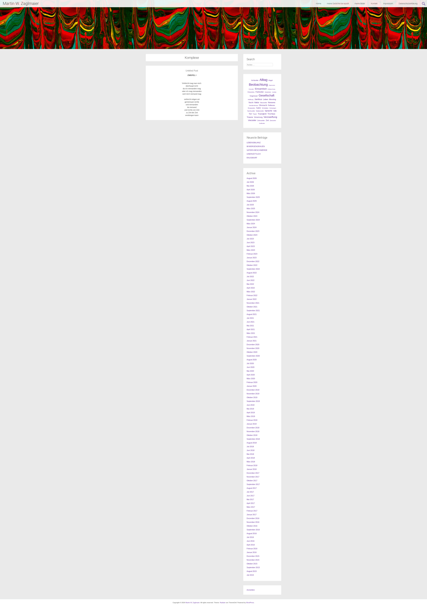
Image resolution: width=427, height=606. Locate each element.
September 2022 (253, 269)
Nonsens (271, 102)
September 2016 (253, 530)
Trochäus (271, 114)
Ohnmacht (263, 105)
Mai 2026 (250, 186)
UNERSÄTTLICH (254, 154)
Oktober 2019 (252, 397)
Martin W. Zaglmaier (21, 3)
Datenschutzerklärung (408, 3)
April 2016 (251, 545)
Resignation (251, 108)
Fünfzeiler (260, 92)
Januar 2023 (252, 258)
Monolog (272, 99)
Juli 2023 (250, 239)
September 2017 (253, 484)
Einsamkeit (261, 88)
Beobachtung (258, 84)
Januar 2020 (252, 386)
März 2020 (251, 379)
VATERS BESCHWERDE (257, 150)
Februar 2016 (252, 549)
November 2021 (253, 303)
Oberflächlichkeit (253, 105)
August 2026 (252, 178)
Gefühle (274, 92)
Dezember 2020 (253, 345)
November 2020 (253, 348)
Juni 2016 (250, 541)
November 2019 (253, 394)
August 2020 (252, 360)
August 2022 (252, 273)
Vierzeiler (252, 120)
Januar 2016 (252, 552)
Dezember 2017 (253, 473)
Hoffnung (250, 99)
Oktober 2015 (252, 564)
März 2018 (251, 462)
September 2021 (253, 311)
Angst (270, 80)
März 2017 (251, 507)
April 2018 (251, 458)
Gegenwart (254, 96)
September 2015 (253, 567)
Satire (258, 108)
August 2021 (252, 314)
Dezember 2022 (253, 261)
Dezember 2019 (253, 390)
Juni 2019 (250, 405)
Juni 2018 (250, 450)
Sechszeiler (251, 111)
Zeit (267, 120)
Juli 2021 (250, 318)
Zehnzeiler (261, 120)
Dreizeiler (251, 89)
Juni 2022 (250, 280)
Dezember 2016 (253, 518)
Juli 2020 (250, 363)
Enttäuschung (271, 89)
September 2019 (253, 401)
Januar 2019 (252, 424)
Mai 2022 (250, 284)
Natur (256, 102)
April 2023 (251, 246)
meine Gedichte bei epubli (338, 3)
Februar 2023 (252, 254)
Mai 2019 (250, 409)
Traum (255, 114)
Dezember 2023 (253, 231)
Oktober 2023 (252, 235)
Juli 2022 (250, 276)
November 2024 (253, 212)
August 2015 (252, 571)
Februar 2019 (252, 420)
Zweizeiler (273, 120)
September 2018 (253, 439)
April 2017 (251, 503)
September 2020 (253, 356)
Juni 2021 (250, 322)
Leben (265, 99)
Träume (250, 117)
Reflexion (271, 105)
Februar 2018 (252, 465)
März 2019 (251, 416)
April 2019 (251, 413)
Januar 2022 (252, 299)
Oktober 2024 (252, 216)
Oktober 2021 (252, 307)
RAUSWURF (252, 158)
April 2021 (251, 329)
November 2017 (253, 477)
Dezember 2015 (253, 556)
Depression (272, 85)
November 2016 (253, 522)
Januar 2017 (252, 515)
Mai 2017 (250, 499)
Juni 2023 (250, 242)
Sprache (268, 111)
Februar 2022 (252, 295)
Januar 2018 (252, 469)
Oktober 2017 (252, 481)
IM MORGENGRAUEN (256, 146)
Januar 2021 (252, 341)
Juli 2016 (250, 537)
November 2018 (253, 431)
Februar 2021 (252, 337)
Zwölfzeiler (262, 123)
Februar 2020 (252, 382)
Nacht (251, 102)
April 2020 (251, 375)
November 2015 (253, 560)
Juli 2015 (250, 575)
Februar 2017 (252, 511)
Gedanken (268, 92)
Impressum (388, 3)
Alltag (263, 80)
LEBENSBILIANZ (254, 143)
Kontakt (374, 3)
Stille (275, 111)
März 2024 (251, 224)
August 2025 (252, 201)
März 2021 (251, 333)
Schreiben (265, 108)
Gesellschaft (266, 95)
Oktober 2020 (252, 352)
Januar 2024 (252, 227)
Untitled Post (192, 70)
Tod (250, 114)
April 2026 (251, 190)
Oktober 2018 (252, 435)
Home (318, 3)
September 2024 (253, 220)
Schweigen (272, 108)
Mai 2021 (250, 326)
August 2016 (252, 533)
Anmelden (251, 590)
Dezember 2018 (253, 428)
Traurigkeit (262, 114)
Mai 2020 (250, 371)
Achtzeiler (255, 80)
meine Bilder (360, 3)
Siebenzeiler (260, 111)
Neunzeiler (263, 102)
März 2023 (251, 250)
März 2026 (251, 193)
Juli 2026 (250, 182)
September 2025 (253, 197)
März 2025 (251, 208)
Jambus (258, 99)
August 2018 (252, 443)
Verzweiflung (270, 117)
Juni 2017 (250, 496)
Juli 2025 (250, 205)
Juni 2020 (250, 367)
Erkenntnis (251, 92)
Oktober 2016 (252, 526)
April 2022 (251, 288)
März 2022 (251, 292)
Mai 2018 (250, 454)
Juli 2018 (250, 447)
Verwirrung (258, 117)
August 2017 (252, 488)
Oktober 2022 (252, 265)
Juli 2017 (250, 492)
